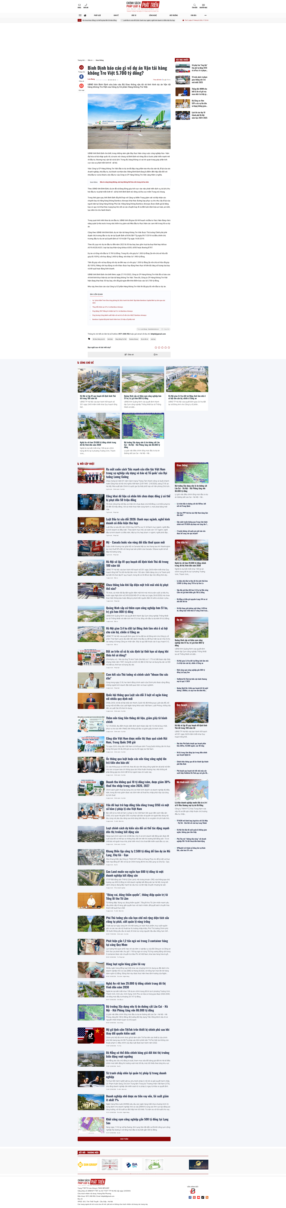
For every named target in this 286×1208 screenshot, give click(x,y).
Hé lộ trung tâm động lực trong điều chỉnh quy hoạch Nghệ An (192, 753)
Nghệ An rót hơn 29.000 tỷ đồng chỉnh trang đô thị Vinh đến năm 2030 (98, 443)
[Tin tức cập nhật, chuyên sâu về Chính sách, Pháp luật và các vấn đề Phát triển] (143, 6)
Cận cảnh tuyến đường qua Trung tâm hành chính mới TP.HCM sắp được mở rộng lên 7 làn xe (192, 523)
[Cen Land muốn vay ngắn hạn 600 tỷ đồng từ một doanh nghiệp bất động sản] (91, 878)
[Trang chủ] (85, 15)
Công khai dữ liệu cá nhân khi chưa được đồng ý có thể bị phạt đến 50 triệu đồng (138, 498)
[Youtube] (198, 1197)
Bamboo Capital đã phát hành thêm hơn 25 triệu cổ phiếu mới (113, 319)
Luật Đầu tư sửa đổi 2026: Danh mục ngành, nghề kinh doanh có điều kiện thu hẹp (94, 20)
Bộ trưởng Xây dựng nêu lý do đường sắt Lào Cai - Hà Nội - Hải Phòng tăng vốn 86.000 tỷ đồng (142, 444)
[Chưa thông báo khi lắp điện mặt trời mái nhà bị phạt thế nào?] (91, 591)
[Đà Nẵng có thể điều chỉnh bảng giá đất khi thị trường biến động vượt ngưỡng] (91, 1059)
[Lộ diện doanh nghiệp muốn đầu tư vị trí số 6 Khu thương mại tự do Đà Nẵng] (191, 789)
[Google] (194, 1197)
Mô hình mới (183, 782)
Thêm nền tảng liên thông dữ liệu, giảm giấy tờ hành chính (136, 720)
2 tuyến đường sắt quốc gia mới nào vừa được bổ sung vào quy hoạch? (191, 532)
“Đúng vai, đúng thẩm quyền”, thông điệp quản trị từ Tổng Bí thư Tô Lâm (137, 896)
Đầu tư (81, 390)
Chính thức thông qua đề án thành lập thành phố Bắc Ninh (192, 762)
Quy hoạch (182, 705)
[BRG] (110, 1164)
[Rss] (207, 1197)
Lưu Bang (91, 79)
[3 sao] (162, 347)
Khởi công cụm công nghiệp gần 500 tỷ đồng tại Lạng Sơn (137, 1121)
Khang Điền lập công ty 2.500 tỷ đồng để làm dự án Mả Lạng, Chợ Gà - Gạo (138, 853)
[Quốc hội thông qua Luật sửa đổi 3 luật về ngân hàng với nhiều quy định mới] (91, 701)
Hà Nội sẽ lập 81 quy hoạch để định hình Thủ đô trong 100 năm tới (98, 397)
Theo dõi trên (157, 80)
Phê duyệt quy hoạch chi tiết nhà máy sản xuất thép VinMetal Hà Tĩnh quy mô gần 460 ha (192, 772)
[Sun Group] (88, 1164)
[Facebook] (190, 1197)
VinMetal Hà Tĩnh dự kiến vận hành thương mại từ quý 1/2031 (192, 680)
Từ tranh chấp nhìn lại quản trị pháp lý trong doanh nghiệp (136, 1075)
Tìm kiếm (194, 7)
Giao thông (120, 1022)
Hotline (85, 7)
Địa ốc (116, 865)
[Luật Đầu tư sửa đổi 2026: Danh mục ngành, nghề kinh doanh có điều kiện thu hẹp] (91, 525)
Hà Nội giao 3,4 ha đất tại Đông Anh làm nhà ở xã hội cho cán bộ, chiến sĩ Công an (186, 397)
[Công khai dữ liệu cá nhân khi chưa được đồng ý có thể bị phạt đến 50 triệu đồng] (91, 502)
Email (79, 7)
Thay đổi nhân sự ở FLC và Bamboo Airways (107, 307)
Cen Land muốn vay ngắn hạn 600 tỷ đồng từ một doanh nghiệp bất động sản (134, 873)
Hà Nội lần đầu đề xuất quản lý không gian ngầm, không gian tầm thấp (192, 831)
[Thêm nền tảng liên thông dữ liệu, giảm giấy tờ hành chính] (91, 724)
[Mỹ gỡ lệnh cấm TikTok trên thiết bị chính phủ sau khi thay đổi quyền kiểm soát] (91, 1036)
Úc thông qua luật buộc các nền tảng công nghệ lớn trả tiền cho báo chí (136, 761)
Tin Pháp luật (120, 957)
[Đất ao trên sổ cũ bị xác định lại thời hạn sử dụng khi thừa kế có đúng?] (91, 657)
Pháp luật (116, 512)
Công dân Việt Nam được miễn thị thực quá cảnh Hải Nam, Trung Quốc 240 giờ (136, 740)
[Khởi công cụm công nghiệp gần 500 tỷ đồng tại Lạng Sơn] (91, 1125)
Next (206, 1165)
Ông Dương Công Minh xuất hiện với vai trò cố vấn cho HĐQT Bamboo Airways (119, 315)
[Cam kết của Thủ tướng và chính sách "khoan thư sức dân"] (91, 680)
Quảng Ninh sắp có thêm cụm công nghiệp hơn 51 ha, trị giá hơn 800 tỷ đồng (142, 397)
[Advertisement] (143, 41)
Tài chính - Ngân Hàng (123, 976)
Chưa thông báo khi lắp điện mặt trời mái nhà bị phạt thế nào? (137, 587)
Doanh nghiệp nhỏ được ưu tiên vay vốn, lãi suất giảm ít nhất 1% (137, 1098)
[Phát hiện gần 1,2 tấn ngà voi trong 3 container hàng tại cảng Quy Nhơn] (91, 947)
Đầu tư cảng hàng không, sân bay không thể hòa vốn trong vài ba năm (124, 182)
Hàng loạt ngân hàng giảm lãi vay (125, 964)
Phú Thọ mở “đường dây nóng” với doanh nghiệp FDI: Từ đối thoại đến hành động (191, 840)
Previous (79, 1165)
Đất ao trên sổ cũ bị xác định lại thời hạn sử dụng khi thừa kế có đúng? (137, 653)
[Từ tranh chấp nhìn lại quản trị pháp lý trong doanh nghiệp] (91, 1079)
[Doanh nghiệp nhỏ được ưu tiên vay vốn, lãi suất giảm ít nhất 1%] (91, 1102)
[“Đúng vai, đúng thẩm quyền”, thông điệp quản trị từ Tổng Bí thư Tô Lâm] (91, 901)
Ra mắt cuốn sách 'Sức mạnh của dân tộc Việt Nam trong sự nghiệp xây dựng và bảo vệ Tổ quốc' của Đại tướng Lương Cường (136, 473)
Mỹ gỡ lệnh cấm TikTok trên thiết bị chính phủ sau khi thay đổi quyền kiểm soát (137, 1031)
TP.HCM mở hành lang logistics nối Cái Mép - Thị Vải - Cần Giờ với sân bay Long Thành (192, 821)
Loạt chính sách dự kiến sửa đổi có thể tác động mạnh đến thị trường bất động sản (137, 830)
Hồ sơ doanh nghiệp (119, 888)
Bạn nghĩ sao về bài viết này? (99, 347)
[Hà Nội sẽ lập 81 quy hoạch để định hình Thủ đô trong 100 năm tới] (99, 379)
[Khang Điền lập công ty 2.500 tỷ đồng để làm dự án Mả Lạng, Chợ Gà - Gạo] (91, 857)
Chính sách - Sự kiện (119, 489)
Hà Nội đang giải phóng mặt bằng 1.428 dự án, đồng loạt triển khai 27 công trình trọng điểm (192, 609)
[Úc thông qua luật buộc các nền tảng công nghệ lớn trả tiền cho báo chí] (91, 765)
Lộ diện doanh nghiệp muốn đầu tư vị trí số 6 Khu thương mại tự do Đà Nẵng (191, 804)
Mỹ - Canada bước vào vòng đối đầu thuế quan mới (142, 20)
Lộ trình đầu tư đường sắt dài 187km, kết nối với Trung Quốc (191, 505)
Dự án (118, 1133)
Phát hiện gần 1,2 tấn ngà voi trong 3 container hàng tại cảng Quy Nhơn (137, 943)
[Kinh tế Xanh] (154, 1164)
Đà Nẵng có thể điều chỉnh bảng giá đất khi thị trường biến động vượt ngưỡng (137, 1054)
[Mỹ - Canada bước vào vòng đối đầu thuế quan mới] (91, 548)
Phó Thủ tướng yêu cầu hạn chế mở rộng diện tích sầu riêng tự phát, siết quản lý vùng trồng (137, 920)
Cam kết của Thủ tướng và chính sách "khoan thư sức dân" (137, 676)
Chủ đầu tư (120, 999)
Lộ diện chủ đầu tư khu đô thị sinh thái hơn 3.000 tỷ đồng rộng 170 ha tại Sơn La (192, 582)
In (157, 355)
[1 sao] (156, 347)
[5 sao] (169, 347)
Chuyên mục (203, 7)
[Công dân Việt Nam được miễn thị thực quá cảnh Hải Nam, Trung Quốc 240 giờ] (91, 744)
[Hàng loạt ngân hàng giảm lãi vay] (91, 970)
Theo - (153, 329)
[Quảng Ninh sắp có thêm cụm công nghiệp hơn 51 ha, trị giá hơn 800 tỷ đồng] (143, 379)
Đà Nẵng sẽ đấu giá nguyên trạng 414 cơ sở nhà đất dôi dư (192, 600)
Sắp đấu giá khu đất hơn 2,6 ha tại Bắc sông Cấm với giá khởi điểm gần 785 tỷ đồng (192, 591)
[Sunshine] (199, 1164)
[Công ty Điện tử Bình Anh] (132, 1164)
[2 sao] (159, 347)
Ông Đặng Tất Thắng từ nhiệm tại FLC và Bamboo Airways (112, 311)
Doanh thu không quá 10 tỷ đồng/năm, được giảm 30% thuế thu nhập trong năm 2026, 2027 (138, 784)
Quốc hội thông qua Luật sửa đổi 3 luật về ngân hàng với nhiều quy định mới (137, 697)
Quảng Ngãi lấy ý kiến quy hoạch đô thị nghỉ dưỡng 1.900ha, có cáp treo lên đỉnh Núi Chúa (192, 689)
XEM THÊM (124, 1139)
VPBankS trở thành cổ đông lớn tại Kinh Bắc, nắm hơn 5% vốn (191, 849)
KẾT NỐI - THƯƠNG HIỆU (89, 1152)
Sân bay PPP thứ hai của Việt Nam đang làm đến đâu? (192, 514)
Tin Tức (119, 1046)
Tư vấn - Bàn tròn (119, 821)
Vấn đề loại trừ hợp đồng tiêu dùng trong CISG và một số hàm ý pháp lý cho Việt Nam (137, 807)
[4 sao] (165, 347)
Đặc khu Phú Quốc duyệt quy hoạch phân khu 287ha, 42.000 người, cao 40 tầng (191, 744)
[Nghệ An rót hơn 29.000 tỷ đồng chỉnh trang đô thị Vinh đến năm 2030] (99, 426)
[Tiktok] (202, 1197)
